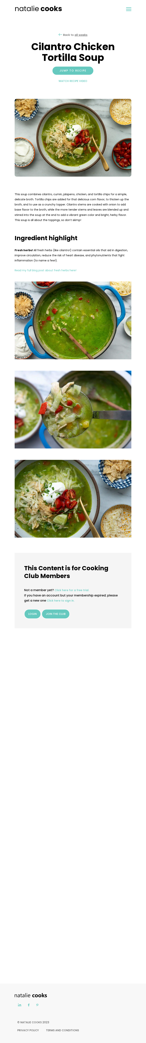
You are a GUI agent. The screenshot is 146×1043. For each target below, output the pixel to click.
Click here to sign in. (61, 601)
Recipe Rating (50, 689)
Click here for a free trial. (72, 590)
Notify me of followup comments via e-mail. (50, 759)
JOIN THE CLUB (56, 614)
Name (19, 707)
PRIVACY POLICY (28, 1030)
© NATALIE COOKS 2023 (33, 1022)
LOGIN (32, 614)
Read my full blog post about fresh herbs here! (45, 270)
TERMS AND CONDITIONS (62, 1030)
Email (18, 726)
